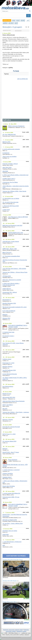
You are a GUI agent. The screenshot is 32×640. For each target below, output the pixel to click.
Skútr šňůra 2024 (7, 167)
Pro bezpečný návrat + (8, 336)
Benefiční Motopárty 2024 (9, 303)
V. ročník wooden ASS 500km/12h (11, 493)
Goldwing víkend (7, 359)
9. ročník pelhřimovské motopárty (11, 149)
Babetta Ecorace (7, 393)
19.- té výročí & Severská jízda (10, 202)
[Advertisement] (16, 100)
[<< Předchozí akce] (26, 27)
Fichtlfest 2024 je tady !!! (9, 178)
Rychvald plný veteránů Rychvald (11, 426)
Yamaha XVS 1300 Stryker (11, 580)
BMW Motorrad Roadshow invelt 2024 (12, 225)
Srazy (13, 20)
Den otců (5, 408)
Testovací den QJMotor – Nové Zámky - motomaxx (16, 412)
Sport (16, 23)
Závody (22, 20)
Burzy (17, 20)
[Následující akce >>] (28, 27)
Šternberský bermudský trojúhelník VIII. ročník (15, 307)
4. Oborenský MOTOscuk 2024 (11, 206)
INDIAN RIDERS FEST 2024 (15, 232)
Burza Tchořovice (12, 459)
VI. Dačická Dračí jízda (8, 332)
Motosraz (5, 314)
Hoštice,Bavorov (7, 288)
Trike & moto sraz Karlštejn (9, 156)
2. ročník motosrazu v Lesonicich (11, 469)
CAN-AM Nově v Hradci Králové (11, 241)
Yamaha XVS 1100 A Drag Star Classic (13, 559)
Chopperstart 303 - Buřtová (10, 292)
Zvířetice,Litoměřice (8, 473)
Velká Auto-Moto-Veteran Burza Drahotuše (14, 401)
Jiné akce (11, 23)
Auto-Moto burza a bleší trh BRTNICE (18, 217)
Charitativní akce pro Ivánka (10, 530)
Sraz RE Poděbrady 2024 (9, 370)
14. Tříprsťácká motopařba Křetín (11, 256)
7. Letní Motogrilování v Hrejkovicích (12, 541)
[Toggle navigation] (28, 15)
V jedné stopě (6, 209)
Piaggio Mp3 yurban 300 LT (11, 601)
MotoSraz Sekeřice (7, 366)
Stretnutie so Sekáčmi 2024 (10, 519)
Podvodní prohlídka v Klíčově (10, 163)
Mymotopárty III (7, 299)
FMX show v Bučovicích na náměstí (12, 279)
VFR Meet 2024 (7, 276)
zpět (28, 20)
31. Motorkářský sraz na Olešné (11, 198)
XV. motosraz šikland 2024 (9, 441)
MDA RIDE (5, 171)
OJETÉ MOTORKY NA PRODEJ (16, 556)
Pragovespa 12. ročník (8, 363)
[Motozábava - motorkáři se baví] (16, 7)
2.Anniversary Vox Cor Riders (10, 182)
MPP (4, 545)
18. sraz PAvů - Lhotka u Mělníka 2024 (13, 523)
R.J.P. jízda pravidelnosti (9, 310)
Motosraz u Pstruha (8, 419)
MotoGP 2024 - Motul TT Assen (11, 452)
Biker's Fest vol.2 (7, 252)
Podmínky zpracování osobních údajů (13, 629)
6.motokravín (6, 152)
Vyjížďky (5, 23)
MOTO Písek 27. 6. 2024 (9, 434)
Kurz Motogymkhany (8, 386)
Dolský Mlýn (6, 534)
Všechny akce (7, 20)
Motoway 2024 (6, 318)
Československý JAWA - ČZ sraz (11, 497)
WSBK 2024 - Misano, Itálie (10, 248)
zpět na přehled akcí (22, 78)
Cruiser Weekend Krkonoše (10, 374)
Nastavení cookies (21, 631)
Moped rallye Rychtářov (9, 486)
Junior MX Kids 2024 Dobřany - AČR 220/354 (14, 268)
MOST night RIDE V (8, 404)
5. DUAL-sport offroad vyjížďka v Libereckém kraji (15, 175)
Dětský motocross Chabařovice (16, 126)
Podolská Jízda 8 (7, 477)
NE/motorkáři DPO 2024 (9, 397)
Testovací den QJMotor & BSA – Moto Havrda (14, 191)
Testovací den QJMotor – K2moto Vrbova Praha (15, 272)
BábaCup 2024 (6, 141)
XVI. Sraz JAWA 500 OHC (9, 134)
